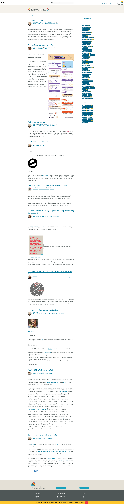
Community (86, 27)
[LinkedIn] (104, 4)
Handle (85, 89)
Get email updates (84, 487)
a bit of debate (45, 175)
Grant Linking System (88, 67)
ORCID (56, 216)
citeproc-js (65, 382)
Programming (49, 125)
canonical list (47, 352)
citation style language (52, 382)
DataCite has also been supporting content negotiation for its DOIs (54, 451)
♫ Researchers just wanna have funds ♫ (43, 310)
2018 (85, 112)
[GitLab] (108, 4)
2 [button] (37, 471)
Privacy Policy (81, 502)
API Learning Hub (61, 496)
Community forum (61, 497)
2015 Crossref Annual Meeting (38, 226)
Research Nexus (87, 41)
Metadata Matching (54, 23)
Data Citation (44, 48)
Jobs (84, 496)
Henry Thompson (48, 124)
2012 (85, 117)
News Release (87, 91)
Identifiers (35, 125)
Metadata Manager (88, 98)
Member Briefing (64, 277)
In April (33, 444)
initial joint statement (33, 63)
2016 (85, 113)
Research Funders (87, 61)
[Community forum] (110, 4)
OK (86, 502)
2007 (91, 120)
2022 (85, 108)
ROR (85, 94)
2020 (85, 110)
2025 (91, 105)
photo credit (31, 331)
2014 (85, 115)
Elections (86, 58)
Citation (34, 23)
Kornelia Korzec (50, 22)
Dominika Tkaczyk (36, 22)
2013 (90, 115)
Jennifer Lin (35, 215)
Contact (84, 495)
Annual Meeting (87, 49)
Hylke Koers (35, 47)
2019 (91, 110)
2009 (90, 119)
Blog (32, 15)
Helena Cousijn (40, 47)
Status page (61, 495)
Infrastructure (86, 74)
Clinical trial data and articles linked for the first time (47, 186)
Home (29, 15)
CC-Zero (68, 356)
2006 (85, 122)
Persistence (86, 56)
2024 (85, 106)
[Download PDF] (61, 86)
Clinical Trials (35, 188)
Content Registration (88, 37)
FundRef (50, 348)
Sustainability (86, 93)
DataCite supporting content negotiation (43, 435)
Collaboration (36, 277)
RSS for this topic (87, 18)
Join (84, 493)
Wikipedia (70, 277)
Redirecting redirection (36, 122)
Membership (86, 53)
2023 (91, 106)
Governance (86, 42)
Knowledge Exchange (51, 458)
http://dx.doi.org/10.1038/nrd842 (59, 398)
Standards (54, 125)
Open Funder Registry (47, 313)
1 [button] (35, 471)
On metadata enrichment (37, 20)
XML (59, 216)
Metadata (49, 23)
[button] (30, 471)
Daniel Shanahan (36, 187)
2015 (91, 113)
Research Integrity (87, 81)
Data (36, 216)
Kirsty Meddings (42, 187)
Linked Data (41, 23)
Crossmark (41, 188)
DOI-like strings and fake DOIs (39, 142)
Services (38, 497)
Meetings (86, 30)
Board (85, 48)
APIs (85, 39)
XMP (92, 88)
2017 (90, 112)
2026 (85, 105)
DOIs (38, 23)
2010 (85, 119)
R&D (34, 216)
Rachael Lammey (47, 47)
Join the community (61, 487)
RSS (90, 94)
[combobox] (62, 3)
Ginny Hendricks (43, 22)
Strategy (85, 75)
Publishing (86, 65)
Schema (85, 82)
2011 (90, 117)
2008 (85, 120)
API (42, 339)
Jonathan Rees (41, 124)
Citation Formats (36, 373)
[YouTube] (106, 4)
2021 (91, 108)
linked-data (51, 453)
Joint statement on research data (40, 45)
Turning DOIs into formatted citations (41, 370)
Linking (45, 23)
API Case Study (87, 72)
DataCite (35, 48)
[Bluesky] (100, 4)
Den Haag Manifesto (63, 460)
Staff (85, 68)
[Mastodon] (102, 4)
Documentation (61, 493)
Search (85, 63)
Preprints (86, 79)
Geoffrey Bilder (35, 124)
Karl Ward (34, 372)
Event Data (39, 216)
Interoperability (46, 188)
